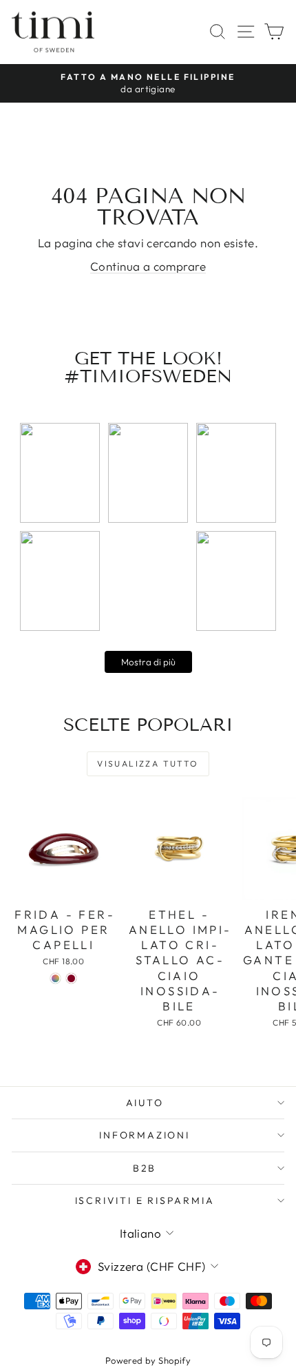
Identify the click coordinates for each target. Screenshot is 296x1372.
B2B (144, 1168)
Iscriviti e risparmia (145, 1200)
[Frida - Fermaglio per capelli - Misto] (55, 978)
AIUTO (145, 1102)
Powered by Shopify (148, 1360)
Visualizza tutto (147, 763)
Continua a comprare (148, 266)
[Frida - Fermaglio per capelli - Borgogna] (71, 978)
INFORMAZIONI (144, 1135)
